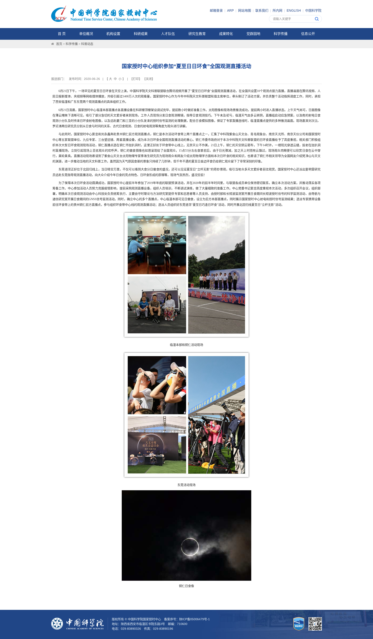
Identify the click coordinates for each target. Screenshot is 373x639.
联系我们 (261, 10)
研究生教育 (197, 34)
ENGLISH (294, 10)
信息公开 (308, 34)
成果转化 (226, 34)
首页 (59, 44)
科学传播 (281, 34)
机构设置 (113, 34)
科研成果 (141, 34)
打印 (136, 79)
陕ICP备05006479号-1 (194, 619)
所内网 (277, 10)
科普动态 (87, 44)
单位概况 (86, 34)
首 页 (62, 34)
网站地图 (244, 10)
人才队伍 (168, 34)
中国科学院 (313, 10)
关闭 (149, 79)
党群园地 (253, 34)
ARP (230, 10)
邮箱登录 (216, 10)
